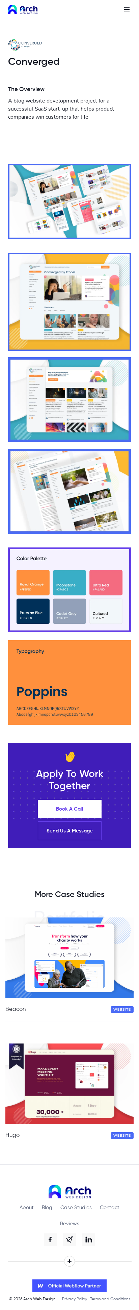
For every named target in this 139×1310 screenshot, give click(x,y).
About (27, 1207)
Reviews (69, 1223)
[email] (69, 1239)
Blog (47, 1207)
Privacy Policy (74, 1299)
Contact (109, 1207)
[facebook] (50, 1239)
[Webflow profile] (69, 1285)
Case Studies (76, 1207)
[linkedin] (88, 1239)
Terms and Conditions (110, 1299)
